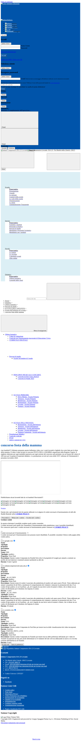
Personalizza (6, 518)
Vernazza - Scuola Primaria (27, 399)
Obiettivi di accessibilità (13, 699)
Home (7, 301)
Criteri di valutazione (16, 336)
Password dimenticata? (8, 52)
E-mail (23, 79)
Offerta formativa (11, 305)
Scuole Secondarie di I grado (23, 358)
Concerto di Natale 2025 (26, 378)
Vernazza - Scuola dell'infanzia (28, 426)
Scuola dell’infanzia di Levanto (15, 310)
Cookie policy (9, 690)
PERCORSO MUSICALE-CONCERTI (27, 375)
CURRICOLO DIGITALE (18, 340)
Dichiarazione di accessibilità (14, 698)
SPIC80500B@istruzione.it (27, 664)
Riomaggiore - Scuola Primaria (28, 402)
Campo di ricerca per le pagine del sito (13, 299)
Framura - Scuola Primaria (26, 406)
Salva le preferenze (17, 644)
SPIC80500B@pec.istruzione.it (28, 666)
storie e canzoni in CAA (17, 440)
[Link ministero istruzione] (10, 4)
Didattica (8, 303)
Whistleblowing (10, 701)
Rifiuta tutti (18, 518)
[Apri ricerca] (63, 161)
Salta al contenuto (7, 2)
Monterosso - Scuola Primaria (27, 401)
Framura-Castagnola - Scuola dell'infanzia (32, 432)
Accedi (4, 35)
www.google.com (7, 541)
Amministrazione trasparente (14, 705)
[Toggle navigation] (17, 159)
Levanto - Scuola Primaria (26, 404)
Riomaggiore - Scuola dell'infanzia (29, 425)
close (3, 169)
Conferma (11, 148)
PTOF (11, 438)
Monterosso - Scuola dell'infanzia (29, 428)
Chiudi (3, 95)
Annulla (4, 148)
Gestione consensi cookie (13, 703)
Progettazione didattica (16, 434)
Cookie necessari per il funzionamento (14, 533)
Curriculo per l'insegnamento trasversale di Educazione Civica (30, 338)
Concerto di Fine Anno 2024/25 (28, 377)
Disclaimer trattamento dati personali (13, 723)
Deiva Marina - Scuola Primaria (28, 397)
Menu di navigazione (39, 331)
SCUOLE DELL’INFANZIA (15, 308)
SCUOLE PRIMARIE (21, 395)
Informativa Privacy (11, 694)
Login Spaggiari (55, 83)
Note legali (8, 692)
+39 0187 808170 (14, 662)
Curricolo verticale (15, 436)
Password (24, 48)
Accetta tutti (33, 518)
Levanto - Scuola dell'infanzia (28, 430)
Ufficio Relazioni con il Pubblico (16, 696)
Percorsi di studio (11, 306)
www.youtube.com (7, 610)
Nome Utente (25, 46)
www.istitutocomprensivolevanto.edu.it (14, 566)
